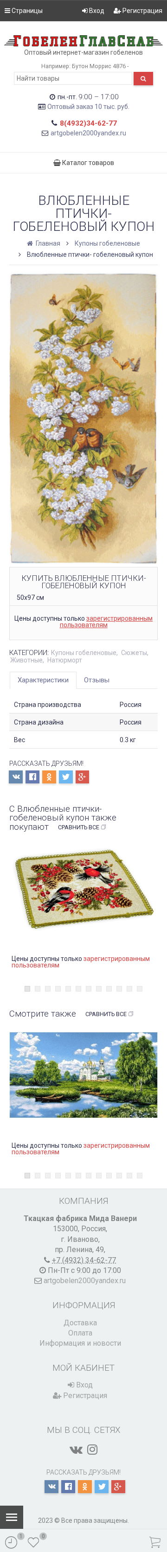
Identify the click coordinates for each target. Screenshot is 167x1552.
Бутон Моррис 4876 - (100, 66)
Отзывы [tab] (96, 680)
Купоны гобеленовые (107, 243)
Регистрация (141, 10)
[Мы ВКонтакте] (76, 1450)
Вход (96, 10)
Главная (47, 243)
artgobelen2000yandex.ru (88, 133)
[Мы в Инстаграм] (92, 1450)
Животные (26, 660)
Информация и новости (80, 1343)
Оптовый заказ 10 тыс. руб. (88, 106)
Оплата (80, 1333)
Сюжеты (134, 652)
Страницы (26, 10)
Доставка (80, 1322)
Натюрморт (64, 660)
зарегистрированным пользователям (106, 622)
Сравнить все (78, 827)
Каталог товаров (87, 162)
